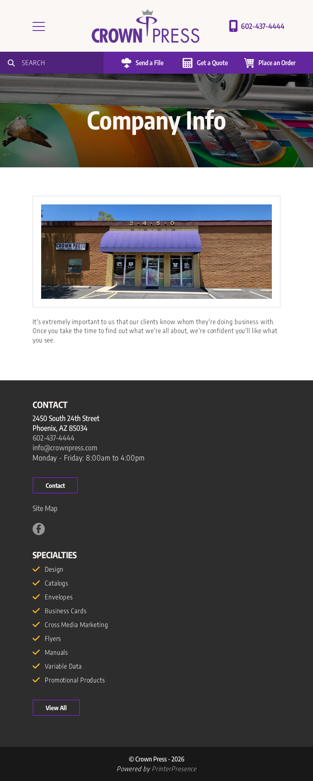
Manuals (56, 652)
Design (54, 569)
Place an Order (276, 63)
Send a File (149, 63)
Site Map (45, 508)
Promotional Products (75, 680)
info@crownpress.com (65, 447)
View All (56, 707)
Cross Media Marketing (76, 625)
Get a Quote (212, 63)
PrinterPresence (174, 769)
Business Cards (66, 611)
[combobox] (63, 63)
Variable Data (63, 666)
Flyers (53, 638)
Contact (55, 485)
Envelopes (59, 597)
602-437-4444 (262, 26)
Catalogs (56, 583)
